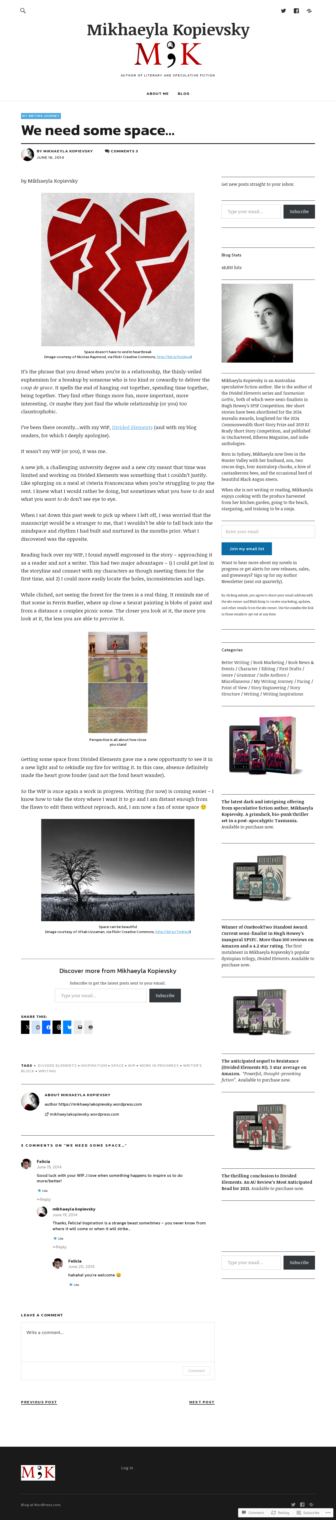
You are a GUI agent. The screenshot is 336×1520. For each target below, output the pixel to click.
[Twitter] (283, 10)
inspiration (94, 1065)
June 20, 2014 (81, 1266)
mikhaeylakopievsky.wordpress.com (84, 1114)
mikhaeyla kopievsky (74, 1209)
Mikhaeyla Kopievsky (168, 29)
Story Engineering (268, 688)
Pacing (303, 681)
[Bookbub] (309, 10)
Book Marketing (268, 662)
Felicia (43, 1161)
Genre (227, 675)
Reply (45, 1199)
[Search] (23, 10)
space (117, 1065)
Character (248, 669)
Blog (184, 93)
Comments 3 (124, 151)
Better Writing (235, 662)
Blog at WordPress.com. (41, 1505)
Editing (268, 669)
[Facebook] (296, 10)
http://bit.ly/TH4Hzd (172, 932)
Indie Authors (273, 675)
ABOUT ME (157, 93)
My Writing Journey (41, 116)
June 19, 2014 (49, 1167)
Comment (196, 1370)
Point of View (234, 688)
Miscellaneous (236, 681)
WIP (131, 1065)
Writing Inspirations (283, 694)
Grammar (246, 675)
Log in (127, 1468)
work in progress (159, 1065)
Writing (47, 1071)
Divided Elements (132, 427)
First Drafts (290, 669)
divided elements (57, 1065)
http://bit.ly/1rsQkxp (174, 357)
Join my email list (246, 548)
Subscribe (165, 995)
